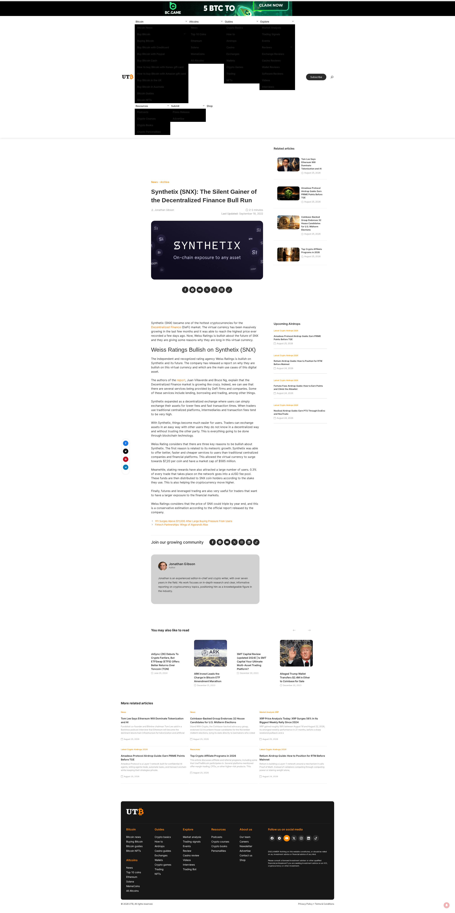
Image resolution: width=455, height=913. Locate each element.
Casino (230, 47)
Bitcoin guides (134, 846)
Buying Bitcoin (145, 40)
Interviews (268, 86)
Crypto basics (163, 836)
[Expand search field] (332, 78)
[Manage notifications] (446, 905)
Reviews (267, 47)
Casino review (191, 855)
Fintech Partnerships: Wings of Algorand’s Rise (181, 524)
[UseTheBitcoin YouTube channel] (286, 838)
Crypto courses (220, 841)
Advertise (178, 118)
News (194, 27)
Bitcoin (139, 21)
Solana (195, 47)
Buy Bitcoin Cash (147, 60)
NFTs (229, 80)
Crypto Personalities (149, 131)
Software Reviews (272, 73)
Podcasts (142, 111)
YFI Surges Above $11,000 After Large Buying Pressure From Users (193, 521)
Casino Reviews (271, 60)
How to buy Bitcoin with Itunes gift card (160, 67)
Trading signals (191, 841)
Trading (230, 73)
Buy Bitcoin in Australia (150, 86)
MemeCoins (198, 53)
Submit (175, 105)
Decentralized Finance (166, 327)
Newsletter (246, 846)
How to (230, 34)
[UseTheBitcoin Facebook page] (272, 838)
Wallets (230, 60)
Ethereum (196, 40)
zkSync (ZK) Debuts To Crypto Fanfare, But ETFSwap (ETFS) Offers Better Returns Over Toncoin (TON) (165, 661)
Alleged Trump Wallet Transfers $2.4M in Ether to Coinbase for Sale (295, 677)
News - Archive (160, 181)
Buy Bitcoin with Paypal (151, 53)
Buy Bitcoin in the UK (149, 80)
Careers (244, 841)
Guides (229, 21)
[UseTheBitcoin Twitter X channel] (294, 838)
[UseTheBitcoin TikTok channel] (316, 838)
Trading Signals (271, 34)
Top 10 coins (133, 872)
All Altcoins (197, 60)
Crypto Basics (234, 27)
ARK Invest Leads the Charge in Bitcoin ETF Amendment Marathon (207, 677)
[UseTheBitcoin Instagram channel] (301, 838)
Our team (245, 836)
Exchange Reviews (273, 53)
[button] (186, 21)
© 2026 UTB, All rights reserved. (137, 904)
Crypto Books (145, 125)
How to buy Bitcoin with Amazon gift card (161, 73)
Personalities (218, 850)
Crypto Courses (146, 118)
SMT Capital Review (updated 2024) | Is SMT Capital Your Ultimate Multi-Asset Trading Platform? (251, 661)
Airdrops (231, 40)
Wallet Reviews (271, 67)
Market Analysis (271, 27)
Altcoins (194, 21)
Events (266, 40)
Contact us (246, 855)
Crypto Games (234, 67)
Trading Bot (189, 869)
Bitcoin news (133, 836)
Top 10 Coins (198, 34)
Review (187, 850)
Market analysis (192, 836)
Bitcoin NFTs (144, 99)
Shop (210, 105)
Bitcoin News (144, 27)
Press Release (181, 111)
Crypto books (219, 846)
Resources (142, 105)
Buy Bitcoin (143, 34)
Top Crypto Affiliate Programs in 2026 (213, 755)
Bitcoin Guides (145, 93)
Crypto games (163, 864)
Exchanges (232, 53)
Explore (264, 21)
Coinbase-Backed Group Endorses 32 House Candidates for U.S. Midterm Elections (311, 223)
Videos (266, 80)
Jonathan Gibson (164, 209)
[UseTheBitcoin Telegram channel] (279, 838)
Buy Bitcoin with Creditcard (153, 47)
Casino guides (163, 850)
